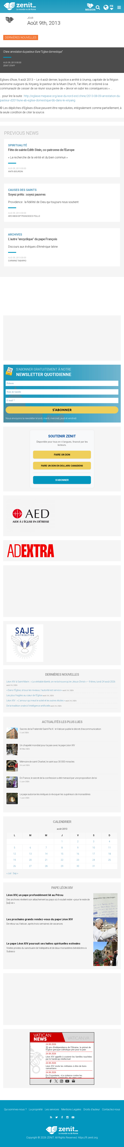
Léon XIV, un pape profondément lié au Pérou (34, 895)
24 (93, 860)
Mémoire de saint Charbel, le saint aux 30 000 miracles (47, 761)
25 (109, 860)
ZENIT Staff (9, 65)
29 (62, 866)
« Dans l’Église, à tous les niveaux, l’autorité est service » (34, 690)
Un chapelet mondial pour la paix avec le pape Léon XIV (47, 745)
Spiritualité (17, 145)
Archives (15, 234)
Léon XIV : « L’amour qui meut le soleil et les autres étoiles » (35, 700)
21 (46, 860)
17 (93, 853)
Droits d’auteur (91, 1109)
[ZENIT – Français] (35, 6)
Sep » (15, 873)
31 (93, 866)
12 (14, 853)
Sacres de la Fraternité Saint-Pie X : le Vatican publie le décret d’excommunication (60, 729)
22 (62, 860)
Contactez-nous (111, 1109)
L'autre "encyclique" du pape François (32, 239)
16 (78, 853)
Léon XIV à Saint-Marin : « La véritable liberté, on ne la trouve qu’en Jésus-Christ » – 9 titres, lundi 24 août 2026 (60, 681)
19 (14, 860)
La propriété (36, 1109)
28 (46, 866)
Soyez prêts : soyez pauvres (27, 194)
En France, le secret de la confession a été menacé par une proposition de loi (58, 778)
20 (30, 860)
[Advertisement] (62, 294)
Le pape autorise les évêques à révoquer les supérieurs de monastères (55, 794)
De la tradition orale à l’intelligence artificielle (28, 705)
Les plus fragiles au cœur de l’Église (24, 695)
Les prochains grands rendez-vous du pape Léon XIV (39, 919)
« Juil (8, 873)
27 (30, 866)
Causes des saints (22, 190)
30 (78, 866)
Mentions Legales (71, 1109)
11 (109, 847)
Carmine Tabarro (17, 260)
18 (109, 853)
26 (14, 866)
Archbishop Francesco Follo (24, 216)
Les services (52, 1109)
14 (46, 853)
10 (93, 847)
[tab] (46, 1037)
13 (30, 853)
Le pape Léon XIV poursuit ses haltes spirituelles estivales (43, 943)
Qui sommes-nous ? (15, 1109)
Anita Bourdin (15, 171)
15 (62, 853)
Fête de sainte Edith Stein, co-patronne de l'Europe (41, 150)
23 (78, 860)
